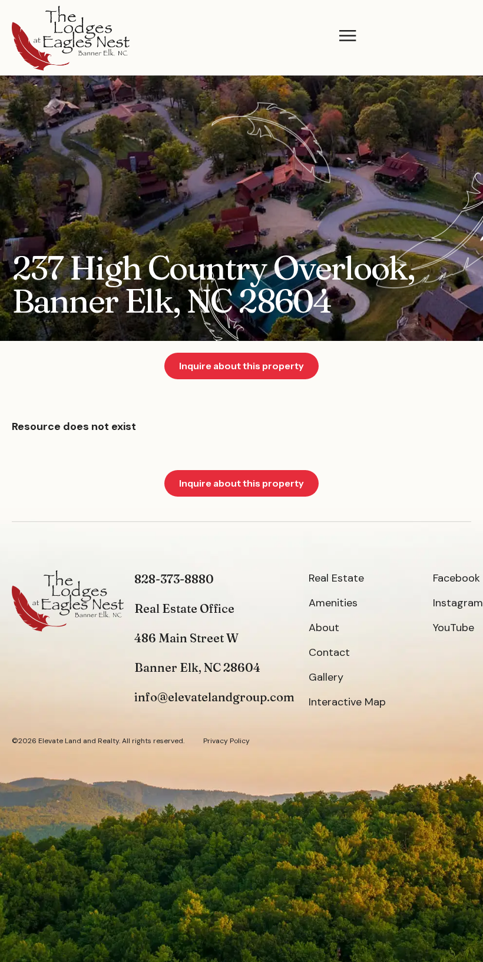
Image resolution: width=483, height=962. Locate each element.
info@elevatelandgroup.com (214, 697)
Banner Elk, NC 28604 (197, 667)
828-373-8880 (174, 579)
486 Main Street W (186, 638)
